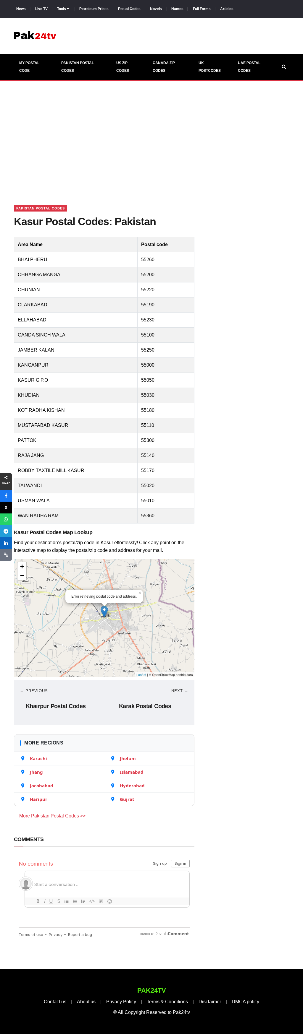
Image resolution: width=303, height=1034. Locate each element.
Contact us (55, 1001)
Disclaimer (210, 1001)
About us (86, 1001)
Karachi (38, 758)
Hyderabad (132, 785)
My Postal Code (29, 67)
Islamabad (132, 772)
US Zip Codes (122, 67)
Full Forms (202, 9)
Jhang (36, 772)
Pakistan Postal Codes (77, 67)
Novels (156, 9)
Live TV (41, 9)
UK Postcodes (210, 67)
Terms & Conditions (167, 1001)
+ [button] (22, 566)
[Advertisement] (151, 135)
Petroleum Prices (94, 9)
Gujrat (127, 799)
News (21, 9)
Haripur (38, 799)
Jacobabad (41, 785)
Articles (226, 9)
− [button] (22, 575)
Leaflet (141, 674)
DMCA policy (245, 1001)
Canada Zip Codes (164, 67)
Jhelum (128, 758)
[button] (6, 496)
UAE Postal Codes (249, 67)
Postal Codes (129, 9)
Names (177, 9)
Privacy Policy (121, 1001)
